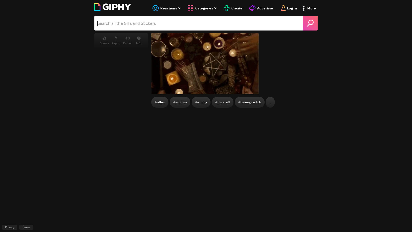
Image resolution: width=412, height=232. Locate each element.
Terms (26, 227)
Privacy (9, 227)
